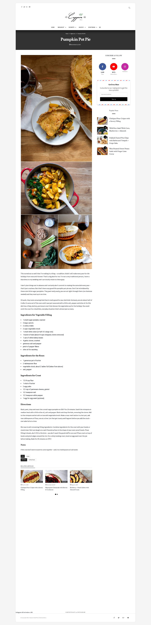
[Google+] (27, 7)
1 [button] (55, 494)
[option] (32, 480)
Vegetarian (73, 33)
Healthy (89, 482)
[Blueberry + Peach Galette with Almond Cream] (81, 476)
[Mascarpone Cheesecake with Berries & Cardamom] (56, 476)
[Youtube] (29, 7)
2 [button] (57, 494)
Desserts (39, 482)
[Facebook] (22, 7)
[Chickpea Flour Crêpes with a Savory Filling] (32, 476)
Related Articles (27, 466)
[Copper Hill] (75, 12)
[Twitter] (24, 7)
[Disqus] (56, 520)
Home (67, 33)
